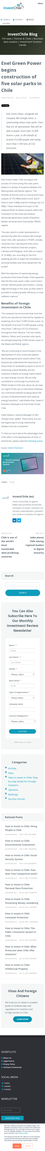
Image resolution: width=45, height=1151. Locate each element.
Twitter (19, 520)
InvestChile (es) (7, 97)
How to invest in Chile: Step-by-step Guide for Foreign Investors (23, 781)
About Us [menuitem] (7, 1058)
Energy (11, 482)
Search (9, 575)
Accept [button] (17, 1146)
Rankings (13, 794)
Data (10, 773)
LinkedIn (14, 520)
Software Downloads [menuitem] (12, 1067)
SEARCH (6, 19)
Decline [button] (27, 1146)
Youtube (7, 1089)
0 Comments (34, 97)
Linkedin (7, 1086)
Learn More (22, 1019)
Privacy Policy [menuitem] (9, 1064)
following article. (35, 441)
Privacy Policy (23, 1133)
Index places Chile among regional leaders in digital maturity (35, 545)
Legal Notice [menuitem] (8, 1061)
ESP (8, 23)
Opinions (13, 789)
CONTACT (18, 19)
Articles (12, 768)
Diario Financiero (15, 447)
